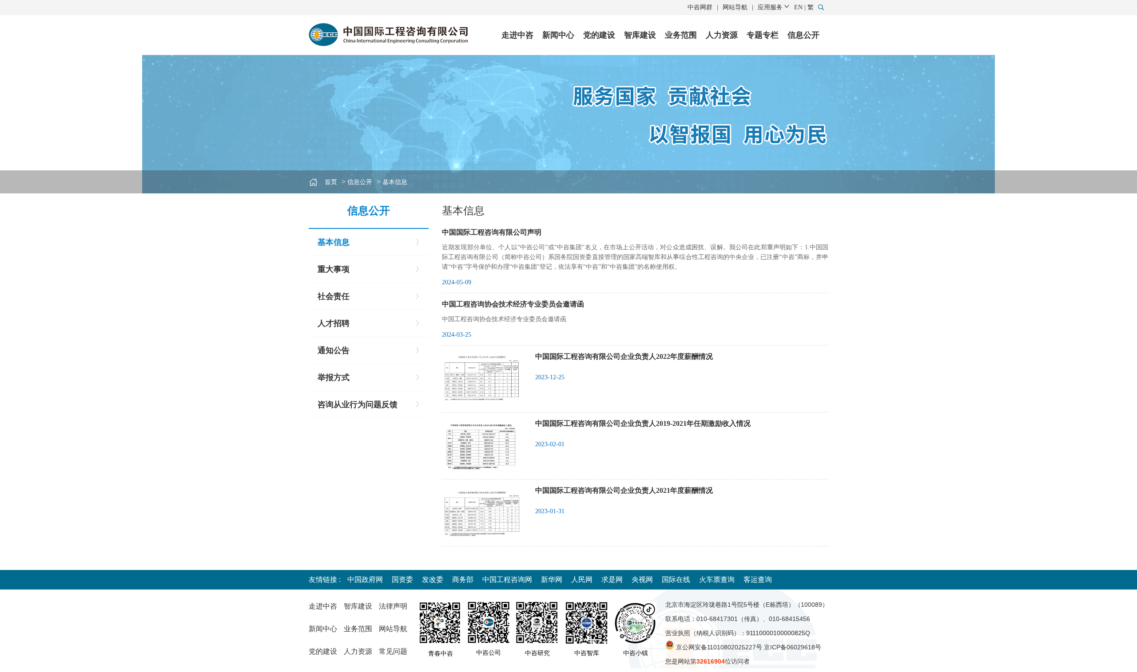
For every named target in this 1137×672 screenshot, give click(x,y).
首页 (331, 182)
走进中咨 (517, 35)
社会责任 (334, 296)
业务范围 (681, 35)
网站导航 (735, 7)
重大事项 (334, 269)
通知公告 (334, 350)
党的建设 (599, 35)
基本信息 (394, 182)
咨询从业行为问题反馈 (358, 404)
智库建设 (640, 35)
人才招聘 (334, 323)
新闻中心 (558, 35)
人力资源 (722, 35)
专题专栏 (763, 35)
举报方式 (334, 377)
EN (798, 7)
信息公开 (803, 35)
